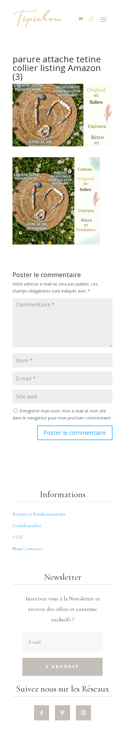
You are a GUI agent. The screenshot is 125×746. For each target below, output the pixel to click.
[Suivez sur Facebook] (41, 712)
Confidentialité (27, 526)
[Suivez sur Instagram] (83, 712)
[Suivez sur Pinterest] (62, 712)
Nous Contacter (27, 549)
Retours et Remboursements (38, 514)
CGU (17, 537)
